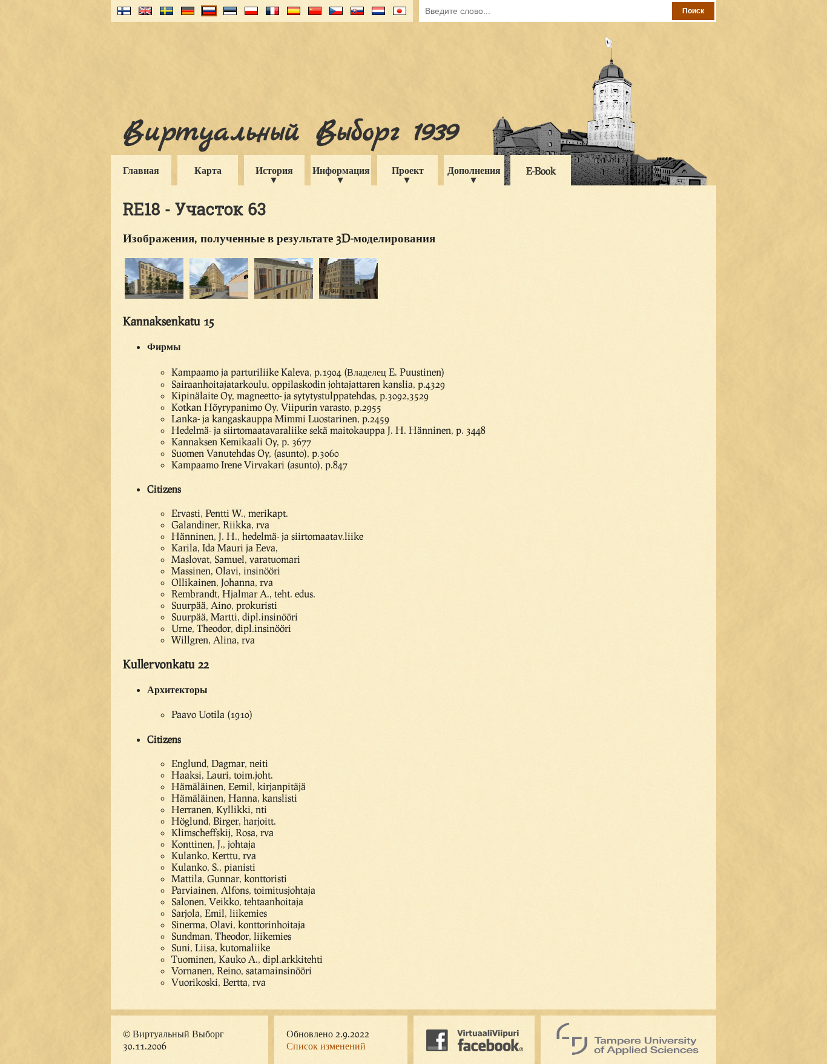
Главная (141, 170)
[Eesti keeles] (227, 15)
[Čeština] (333, 15)
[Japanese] (396, 15)
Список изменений (326, 1045)
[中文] (312, 15)
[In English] (142, 15)
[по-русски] (206, 15)
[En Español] (290, 15)
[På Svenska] (163, 15)
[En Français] (269, 15)
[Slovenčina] (354, 15)
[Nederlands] (375, 15)
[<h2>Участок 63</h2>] (154, 296)
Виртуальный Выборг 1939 (290, 132)
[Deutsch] (185, 15)
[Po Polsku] (248, 15)
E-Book (541, 170)
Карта (208, 170)
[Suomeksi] (121, 15)
